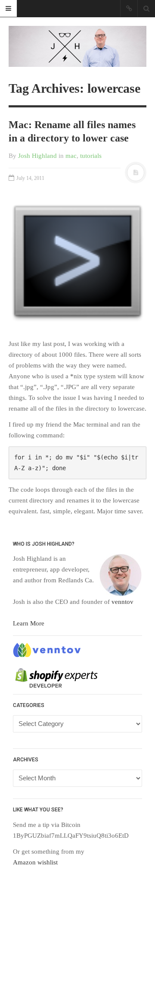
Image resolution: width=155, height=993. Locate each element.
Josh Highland (37, 155)
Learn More (28, 623)
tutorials (91, 155)
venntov (122, 601)
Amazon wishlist (35, 862)
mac (71, 155)
